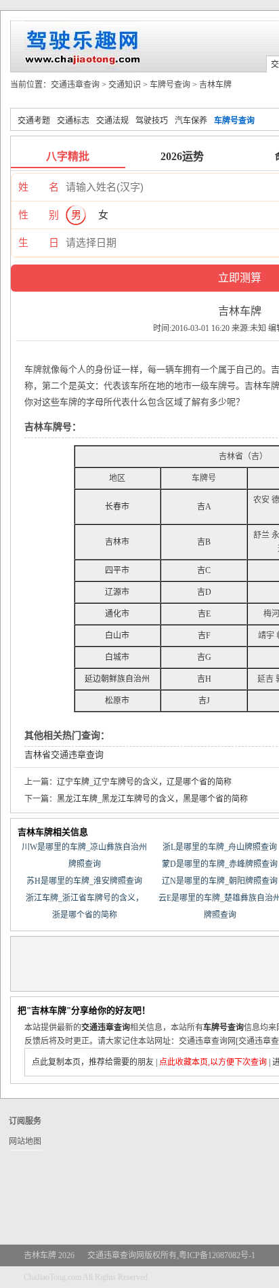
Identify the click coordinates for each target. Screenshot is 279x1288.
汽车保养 (191, 120)
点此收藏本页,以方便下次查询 (213, 1062)
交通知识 (124, 85)
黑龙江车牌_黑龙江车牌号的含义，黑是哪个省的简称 (152, 799)
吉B (204, 542)
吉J (204, 700)
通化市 (117, 614)
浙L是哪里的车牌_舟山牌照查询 (220, 847)
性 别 (38, 215)
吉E (204, 614)
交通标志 (73, 120)
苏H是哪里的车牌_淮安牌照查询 (84, 881)
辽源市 (117, 592)
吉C (204, 570)
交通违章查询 (75, 85)
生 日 (38, 242)
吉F (204, 635)
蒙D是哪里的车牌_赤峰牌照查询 (220, 864)
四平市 (117, 570)
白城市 (117, 657)
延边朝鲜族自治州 (117, 679)
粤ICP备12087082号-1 (217, 1255)
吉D (204, 592)
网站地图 (25, 1141)
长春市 (117, 506)
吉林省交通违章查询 (64, 754)
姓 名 (38, 187)
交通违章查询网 (115, 1255)
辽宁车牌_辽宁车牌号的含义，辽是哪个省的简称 (144, 782)
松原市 (117, 700)
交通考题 (34, 120)
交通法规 (112, 120)
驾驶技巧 (151, 120)
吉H (204, 679)
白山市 (117, 635)
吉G (204, 657)
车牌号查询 (170, 85)
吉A (204, 506)
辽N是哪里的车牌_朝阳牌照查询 (220, 881)
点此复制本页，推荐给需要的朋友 (93, 1062)
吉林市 (117, 542)
